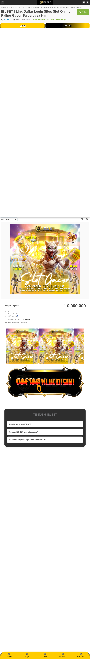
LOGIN (22, 25)
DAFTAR (67, 25)
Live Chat (80, 656)
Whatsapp (62, 656)
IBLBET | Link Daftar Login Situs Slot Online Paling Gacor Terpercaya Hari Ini (57, 7)
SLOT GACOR (13, 7)
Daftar (45, 656)
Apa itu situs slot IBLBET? (20, 424)
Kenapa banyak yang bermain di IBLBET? (27, 439)
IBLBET (3, 7)
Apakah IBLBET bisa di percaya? (23, 432)
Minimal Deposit (19, 319)
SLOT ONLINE (25, 7)
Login (27, 656)
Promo (9, 656)
